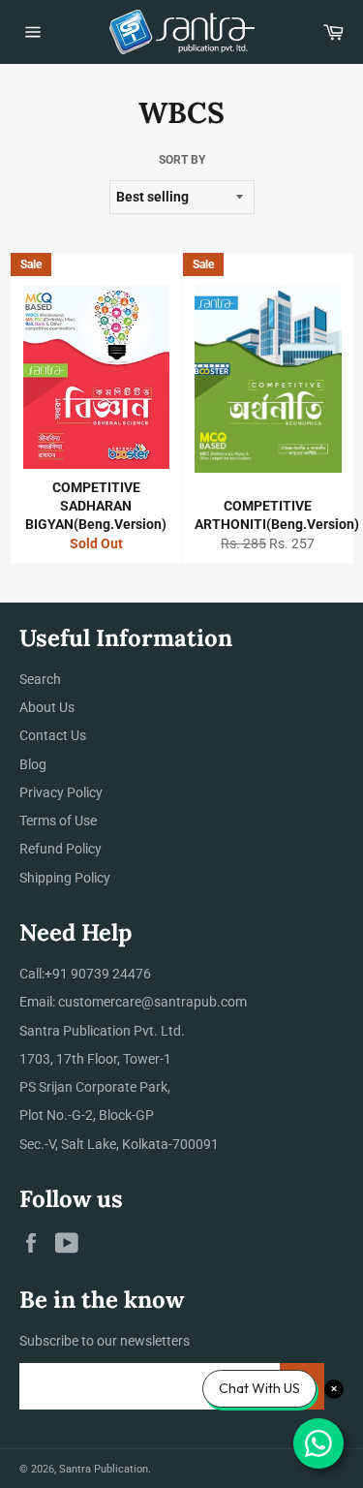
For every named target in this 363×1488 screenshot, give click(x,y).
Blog (32, 764)
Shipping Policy (64, 877)
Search (40, 679)
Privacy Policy (61, 792)
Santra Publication (103, 1469)
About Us (47, 707)
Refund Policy (60, 848)
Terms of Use (58, 820)
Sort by (182, 160)
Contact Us (52, 735)
